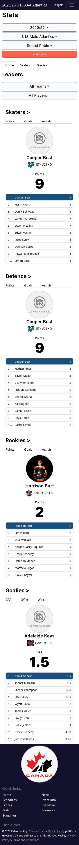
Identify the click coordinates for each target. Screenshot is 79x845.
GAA (8, 600)
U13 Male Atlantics (38, 36)
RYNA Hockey (56, 831)
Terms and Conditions (26, 840)
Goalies (42, 65)
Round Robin (38, 45)
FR (60, 5)
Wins (41, 600)
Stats (6, 810)
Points (10, 121)
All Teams (38, 86)
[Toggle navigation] (72, 5)
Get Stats (39, 54)
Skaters (25, 65)
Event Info (49, 800)
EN (56, 5)
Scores (7, 805)
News (45, 795)
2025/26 (38, 27)
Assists (47, 121)
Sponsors (48, 810)
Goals (28, 121)
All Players (38, 95)
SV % (24, 600)
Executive (48, 805)
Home (9, 65)
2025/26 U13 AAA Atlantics (24, 5)
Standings (10, 815)
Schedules (10, 800)
